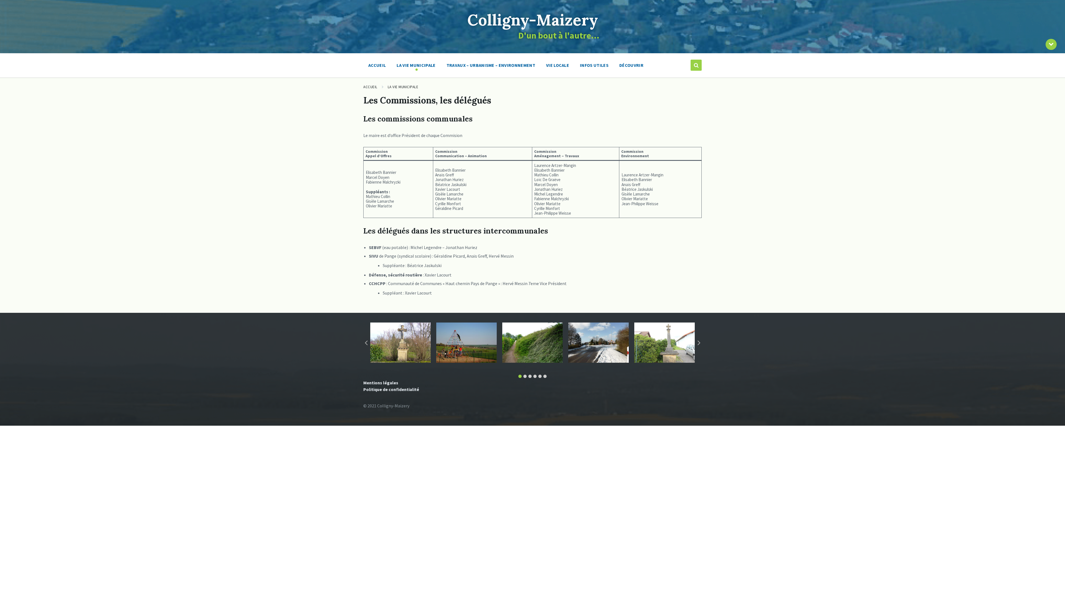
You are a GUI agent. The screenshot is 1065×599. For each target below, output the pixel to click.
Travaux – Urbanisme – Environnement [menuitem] (491, 65)
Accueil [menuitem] (377, 65)
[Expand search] (696, 65)
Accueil (370, 87)
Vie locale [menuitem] (557, 65)
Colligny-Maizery (532, 20)
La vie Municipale (403, 87)
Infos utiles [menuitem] (594, 65)
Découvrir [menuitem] (631, 65)
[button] (520, 376)
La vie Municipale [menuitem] (416, 65)
